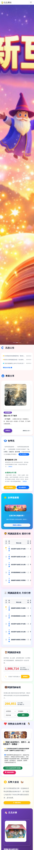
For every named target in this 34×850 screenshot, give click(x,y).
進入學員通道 (23, 454)
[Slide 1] (14, 342)
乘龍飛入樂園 (16, 525)
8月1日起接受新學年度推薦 (13, 768)
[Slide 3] (20, 342)
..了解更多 (9, 466)
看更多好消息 (7, 367)
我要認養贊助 (10, 772)
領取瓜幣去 (18, 802)
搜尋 (23, 715)
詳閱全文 (8, 430)
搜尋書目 (25, 676)
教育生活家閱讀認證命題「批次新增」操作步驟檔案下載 (19, 359)
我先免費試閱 (22, 487)
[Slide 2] (17, 342)
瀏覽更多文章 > (26, 430)
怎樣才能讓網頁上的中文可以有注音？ (14, 363)
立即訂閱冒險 (9, 487)
